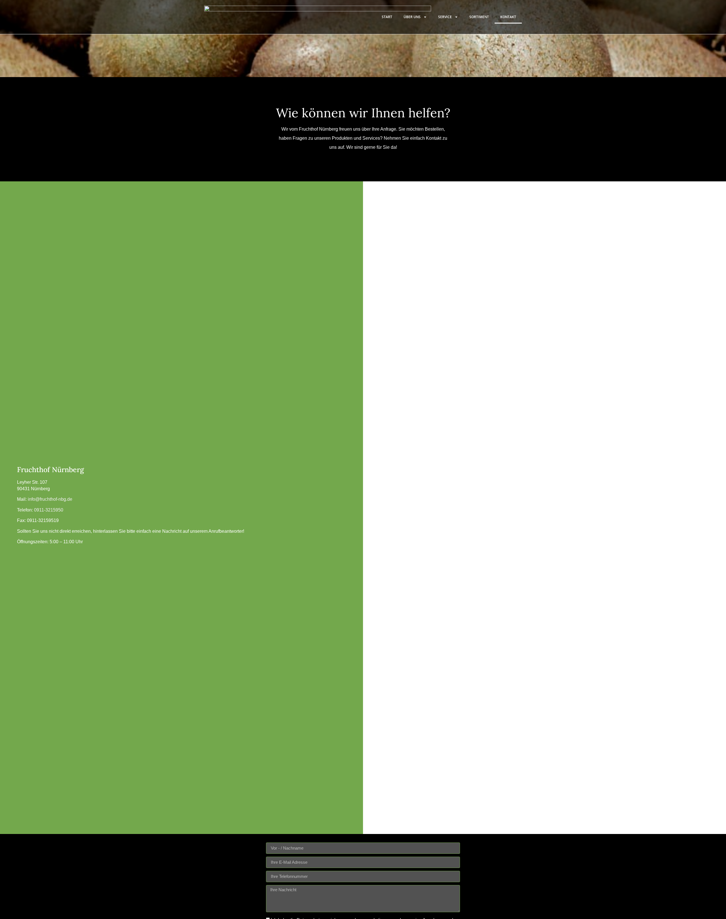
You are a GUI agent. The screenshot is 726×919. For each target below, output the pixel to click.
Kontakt (508, 16)
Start (387, 16)
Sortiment (479, 16)
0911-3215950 (48, 510)
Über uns (412, 16)
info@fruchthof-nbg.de (50, 499)
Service (445, 16)
